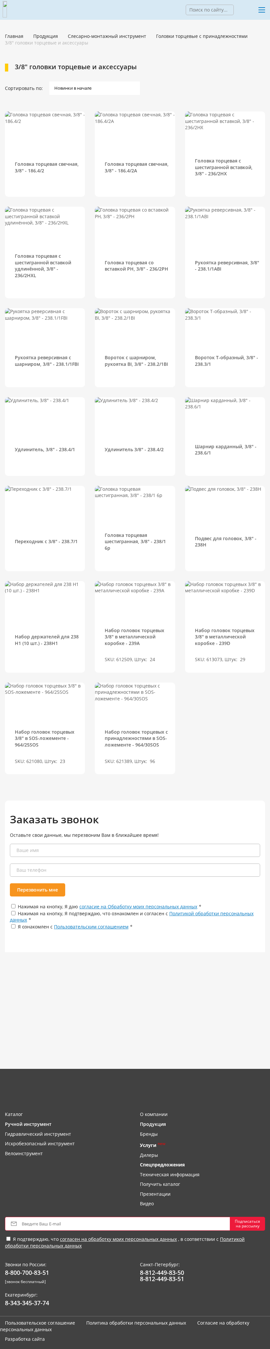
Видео (147, 1203)
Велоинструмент (24, 1153)
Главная (14, 36)
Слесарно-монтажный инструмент (107, 36)
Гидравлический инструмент (38, 1134)
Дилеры (149, 1155)
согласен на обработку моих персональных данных (118, 1239)
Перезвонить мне (37, 890)
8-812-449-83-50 (162, 1273)
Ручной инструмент (28, 1124)
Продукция (45, 36)
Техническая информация (170, 1174)
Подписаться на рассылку (247, 1223)
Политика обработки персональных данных (136, 1323)
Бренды (149, 1134)
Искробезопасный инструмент (40, 1143)
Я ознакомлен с (75, 927)
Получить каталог (160, 1184)
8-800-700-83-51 (27, 1273)
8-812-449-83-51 (162, 1279)
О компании (154, 1114)
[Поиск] (238, 10)
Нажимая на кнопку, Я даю (109, 906)
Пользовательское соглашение (40, 1323)
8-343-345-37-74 (27, 1303)
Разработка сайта (25, 1339)
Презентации (155, 1194)
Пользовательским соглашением (91, 927)
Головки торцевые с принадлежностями (202, 36)
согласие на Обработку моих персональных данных (138, 906)
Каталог (14, 1114)
